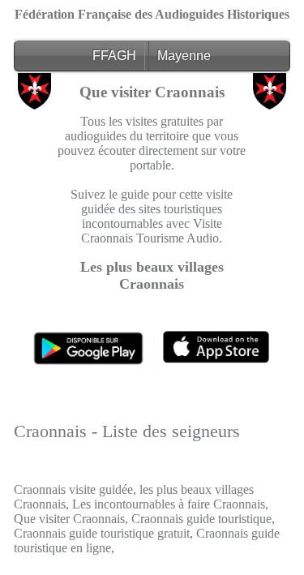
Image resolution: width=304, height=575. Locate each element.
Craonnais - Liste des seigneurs (127, 431)
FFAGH (114, 55)
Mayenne (184, 55)
